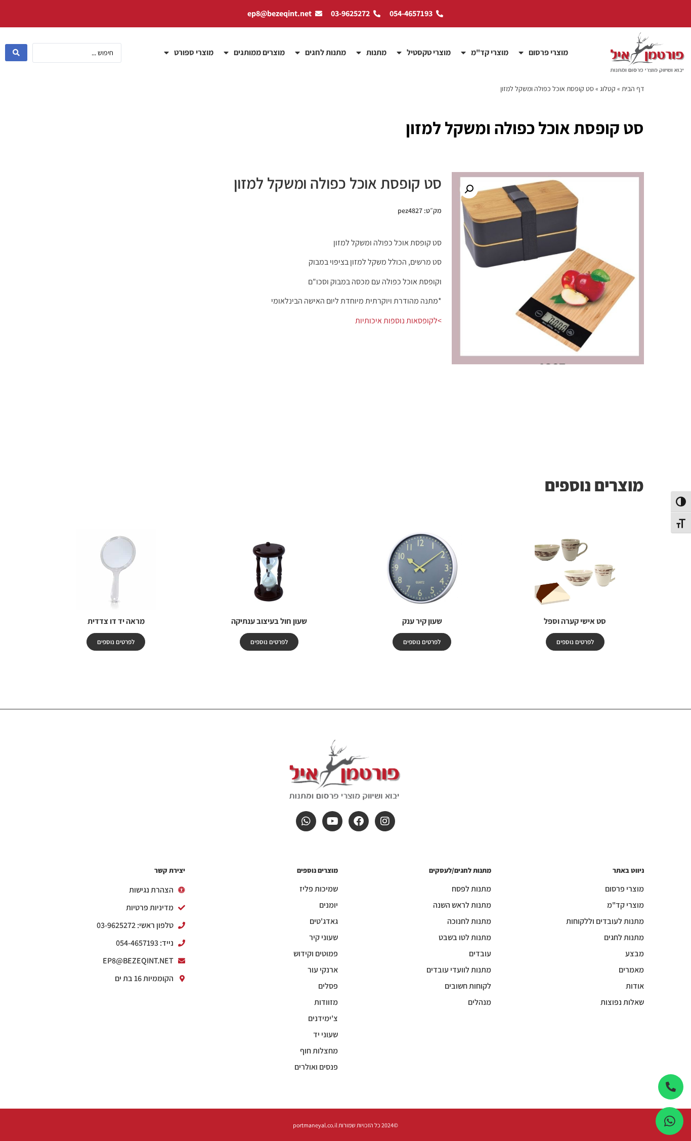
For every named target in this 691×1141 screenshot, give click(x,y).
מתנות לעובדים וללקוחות (605, 921)
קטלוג (608, 88)
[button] (469, 189)
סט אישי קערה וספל (575, 621)
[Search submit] (16, 52)
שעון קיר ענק (422, 621)
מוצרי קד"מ (489, 52)
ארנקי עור (323, 970)
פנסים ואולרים (316, 1067)
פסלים (328, 986)
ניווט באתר (628, 870)
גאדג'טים (324, 921)
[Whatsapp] (306, 821)
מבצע (634, 954)
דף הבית (633, 88)
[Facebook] (359, 821)
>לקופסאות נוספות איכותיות (398, 320)
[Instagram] (385, 821)
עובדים (480, 954)
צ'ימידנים (323, 1018)
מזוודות (326, 1002)
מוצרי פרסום (548, 52)
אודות (635, 986)
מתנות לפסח (471, 889)
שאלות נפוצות (622, 1002)
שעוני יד (325, 1035)
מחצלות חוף (319, 1051)
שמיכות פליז (318, 889)
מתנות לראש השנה (462, 905)
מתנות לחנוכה (469, 921)
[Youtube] (332, 821)
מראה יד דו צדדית (116, 621)
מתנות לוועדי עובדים (458, 970)
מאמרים (631, 970)
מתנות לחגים (325, 52)
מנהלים (479, 1002)
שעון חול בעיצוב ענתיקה (269, 621)
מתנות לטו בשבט (465, 938)
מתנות (376, 52)
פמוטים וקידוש (315, 954)
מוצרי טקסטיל (429, 52)
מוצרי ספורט (193, 52)
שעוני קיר (323, 938)
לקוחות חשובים (468, 986)
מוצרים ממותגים (259, 52)
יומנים (328, 905)
